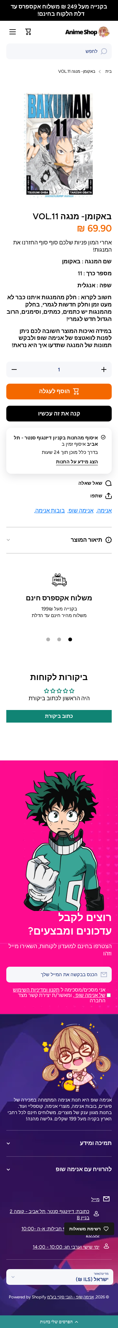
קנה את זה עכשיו (59, 413)
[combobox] (59, 51)
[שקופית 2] (59, 639)
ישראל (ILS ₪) (92, 1279)
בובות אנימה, (49, 510)
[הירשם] (14, 974)
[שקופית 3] (48, 639)
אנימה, (104, 510)
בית (108, 71)
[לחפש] (104, 51)
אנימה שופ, (80, 510)
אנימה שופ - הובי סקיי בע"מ (70, 1296)
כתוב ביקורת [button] (59, 716)
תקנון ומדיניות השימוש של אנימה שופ (59, 992)
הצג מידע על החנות (77, 462)
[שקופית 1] (70, 639)
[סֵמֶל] (88, 32)
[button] (59, 1321)
